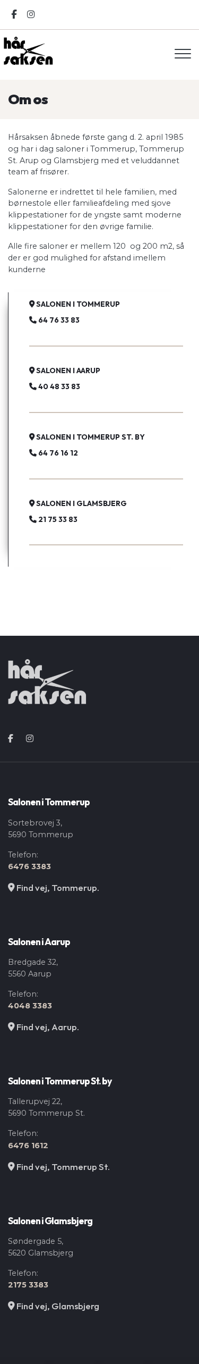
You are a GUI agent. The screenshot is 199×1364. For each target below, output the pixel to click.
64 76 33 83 (58, 320)
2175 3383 (28, 1285)
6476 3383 (29, 866)
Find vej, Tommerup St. (62, 1166)
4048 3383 (30, 1006)
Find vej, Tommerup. (57, 887)
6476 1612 (28, 1145)
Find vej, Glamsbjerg (57, 1305)
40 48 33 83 (58, 386)
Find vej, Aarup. (47, 1026)
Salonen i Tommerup (77, 304)
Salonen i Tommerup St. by (89, 437)
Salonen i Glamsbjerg (80, 503)
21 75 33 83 (57, 519)
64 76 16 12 (57, 453)
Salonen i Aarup (67, 370)
